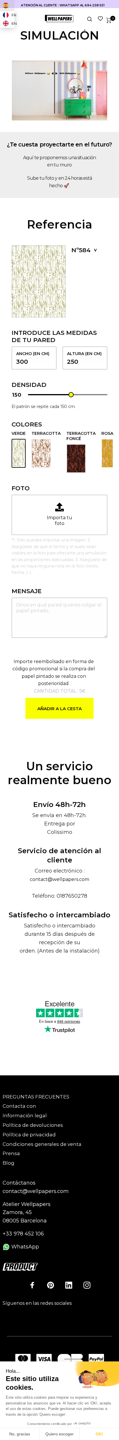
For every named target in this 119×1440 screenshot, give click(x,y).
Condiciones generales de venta (42, 1144)
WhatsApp (24, 1247)
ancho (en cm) (32, 353)
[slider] (71, 394)
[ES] (7, 5)
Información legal (25, 1115)
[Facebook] (32, 1285)
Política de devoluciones (33, 1125)
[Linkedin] (68, 1285)
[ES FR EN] (7, 5)
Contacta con (19, 1106)
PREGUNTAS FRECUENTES (36, 1097)
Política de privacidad (29, 1134)
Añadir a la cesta (59, 708)
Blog (8, 1163)
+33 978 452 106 (23, 1234)
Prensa (11, 1153)
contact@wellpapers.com (59, 879)
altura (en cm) (84, 353)
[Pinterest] (50, 1285)
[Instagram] (86, 1285)
